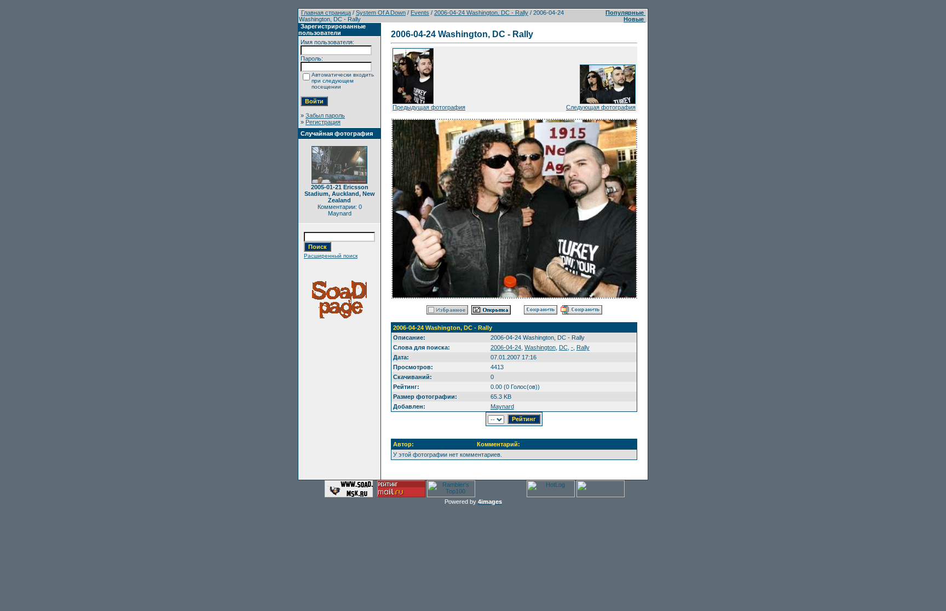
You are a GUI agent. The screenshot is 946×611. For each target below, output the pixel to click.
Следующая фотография (601, 107)
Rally (583, 347)
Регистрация (323, 122)
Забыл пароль (325, 115)
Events (420, 12)
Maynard (502, 406)
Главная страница (326, 12)
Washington (540, 347)
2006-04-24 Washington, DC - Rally (481, 12)
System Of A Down (381, 12)
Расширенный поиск (330, 256)
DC (563, 347)
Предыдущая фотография (429, 107)
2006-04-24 (506, 347)
